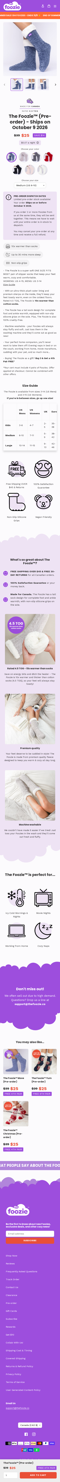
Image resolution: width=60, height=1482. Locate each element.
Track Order (12, 1279)
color (30, 149)
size (30, 180)
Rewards (10, 1326)
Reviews (10, 1263)
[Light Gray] (24, 157)
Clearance (11, 1295)
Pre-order (11, 1303)
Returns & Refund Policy (19, 1366)
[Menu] (55, 6)
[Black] (18, 170)
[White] (42, 170)
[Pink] (30, 170)
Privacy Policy (13, 1374)
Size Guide (9, 284)
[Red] (49, 157)
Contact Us (12, 1287)
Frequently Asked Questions (21, 1271)
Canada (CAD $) (29, 1425)
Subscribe (11, 1318)
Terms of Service (15, 1382)
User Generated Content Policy (23, 1390)
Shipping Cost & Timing (19, 1350)
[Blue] (11, 157)
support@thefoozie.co (17, 1408)
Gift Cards (11, 1311)
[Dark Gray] (36, 157)
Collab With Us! (14, 1342)
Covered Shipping (15, 1358)
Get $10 (10, 1334)
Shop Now (11, 1255)
